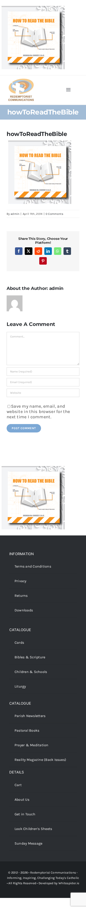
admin (15, 213)
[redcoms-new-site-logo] (20, 80)
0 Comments (54, 213)
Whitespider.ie (68, 883)
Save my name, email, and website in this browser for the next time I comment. (38, 411)
